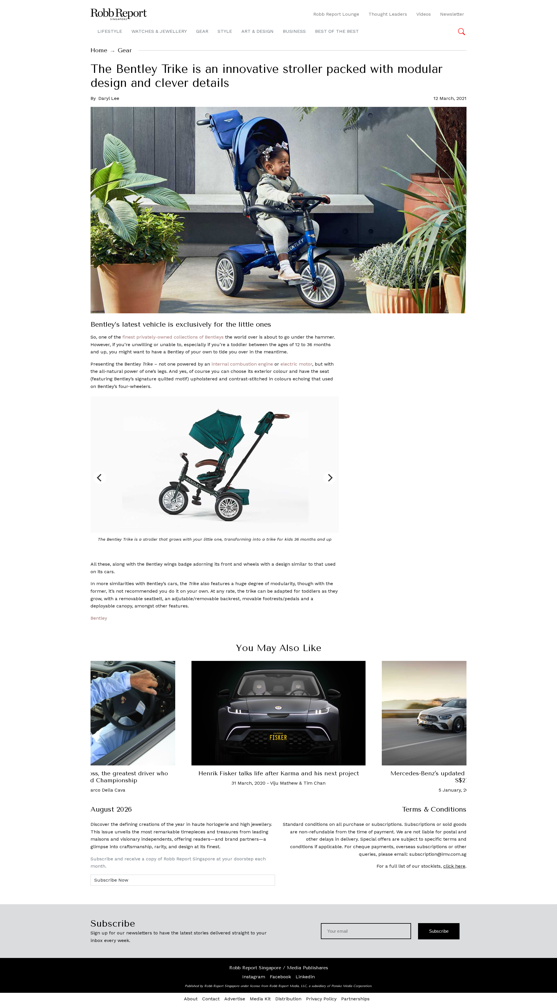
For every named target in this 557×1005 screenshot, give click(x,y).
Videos (423, 14)
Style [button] (225, 31)
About (191, 999)
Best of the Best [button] (337, 31)
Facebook (280, 976)
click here (454, 866)
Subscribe (439, 931)
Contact (211, 999)
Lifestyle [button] (109, 31)
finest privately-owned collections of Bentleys (173, 337)
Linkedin (305, 976)
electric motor (296, 364)
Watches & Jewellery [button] (159, 31)
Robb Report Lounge (336, 14)
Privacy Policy (321, 999)
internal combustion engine (242, 364)
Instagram (253, 976)
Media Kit (260, 999)
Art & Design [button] (257, 31)
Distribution (288, 999)
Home (99, 50)
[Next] (329, 477)
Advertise (234, 999)
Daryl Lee (108, 98)
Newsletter (452, 14)
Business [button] (294, 31)
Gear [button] (202, 31)
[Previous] (99, 477)
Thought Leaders (387, 14)
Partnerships (355, 999)
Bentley (99, 618)
